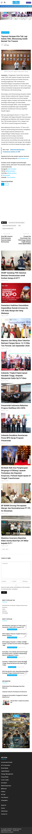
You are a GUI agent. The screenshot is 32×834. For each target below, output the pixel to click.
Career (3, 808)
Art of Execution (5, 32)
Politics (3, 791)
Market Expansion (6, 785)
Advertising (4, 811)
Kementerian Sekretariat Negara (16, 222)
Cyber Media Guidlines (6, 830)
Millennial (4, 788)
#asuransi (4, 607)
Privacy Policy (16, 830)
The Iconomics (11, 177)
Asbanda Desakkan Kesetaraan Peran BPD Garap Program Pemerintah (14, 438)
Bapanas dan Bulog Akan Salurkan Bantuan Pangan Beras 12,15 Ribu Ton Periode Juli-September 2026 (15, 343)
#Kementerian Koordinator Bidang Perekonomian (14, 605)
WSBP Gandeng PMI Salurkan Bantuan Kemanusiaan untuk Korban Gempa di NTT (13, 275)
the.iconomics (12, 169)
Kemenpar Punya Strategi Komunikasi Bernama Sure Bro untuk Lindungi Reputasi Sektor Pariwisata (14, 6)
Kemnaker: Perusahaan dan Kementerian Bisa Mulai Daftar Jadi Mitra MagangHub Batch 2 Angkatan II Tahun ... (14, 653)
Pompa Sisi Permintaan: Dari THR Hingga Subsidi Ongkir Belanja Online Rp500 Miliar (24, 240)
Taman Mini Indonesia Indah (9, 225)
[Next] (6, 708)
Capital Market (5, 771)
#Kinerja (4, 611)
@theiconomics (10, 171)
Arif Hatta (6, 45)
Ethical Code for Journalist (7, 832)
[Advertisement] (16, 203)
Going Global (4, 777)
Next (7, 549)
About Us (3, 805)
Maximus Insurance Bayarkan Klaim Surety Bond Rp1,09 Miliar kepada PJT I (15, 540)
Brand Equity (4, 768)
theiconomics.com (22, 158)
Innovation (4, 783)
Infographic (4, 800)
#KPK (3, 609)
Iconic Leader (5, 780)
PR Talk (3, 794)
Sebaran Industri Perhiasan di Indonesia (14, 691)
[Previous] (3, 708)
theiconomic (6, 175)
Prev (3, 549)
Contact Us (4, 814)
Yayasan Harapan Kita (7, 228)
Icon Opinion (4, 797)
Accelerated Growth (12, 629)
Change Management (7, 774)
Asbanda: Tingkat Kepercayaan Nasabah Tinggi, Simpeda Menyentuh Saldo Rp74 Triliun (14, 375)
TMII (19, 225)
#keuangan (5, 613)
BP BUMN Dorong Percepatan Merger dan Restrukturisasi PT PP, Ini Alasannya (16, 508)
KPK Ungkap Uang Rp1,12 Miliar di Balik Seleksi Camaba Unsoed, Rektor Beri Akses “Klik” (15, 643)
